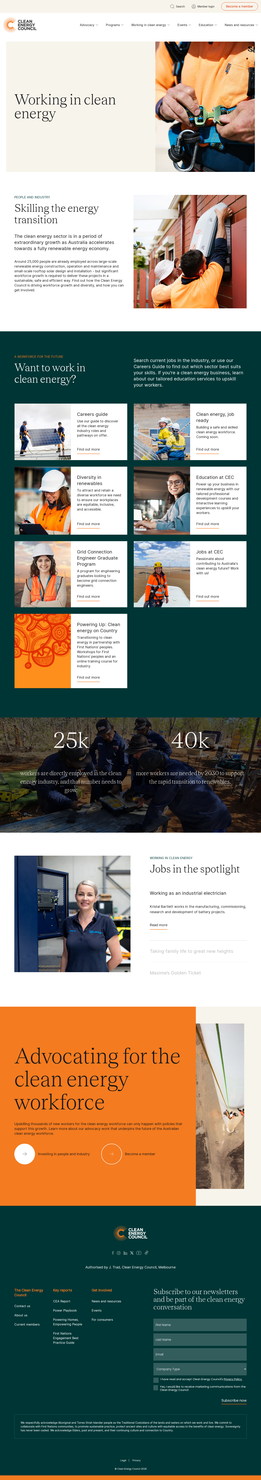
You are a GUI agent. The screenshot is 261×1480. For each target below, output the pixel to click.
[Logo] (130, 1233)
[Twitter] (131, 1252)
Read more (158, 925)
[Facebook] (113, 1252)
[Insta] (118, 1253)
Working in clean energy (148, 25)
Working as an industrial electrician (188, 893)
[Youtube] (138, 1253)
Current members (27, 1324)
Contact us (22, 1306)
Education (206, 25)
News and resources (239, 25)
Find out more (88, 449)
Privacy (136, 1460)
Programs (113, 25)
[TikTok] (146, 1253)
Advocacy (87, 25)
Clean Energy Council (128, 1468)
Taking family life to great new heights (191, 951)
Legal (123, 1460)
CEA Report (61, 1301)
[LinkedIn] (125, 1253)
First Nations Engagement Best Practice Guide (66, 1338)
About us (20, 1315)
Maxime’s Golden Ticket (175, 973)
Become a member (239, 6)
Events (182, 25)
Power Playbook (65, 1310)
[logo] (20, 24)
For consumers (102, 1320)
